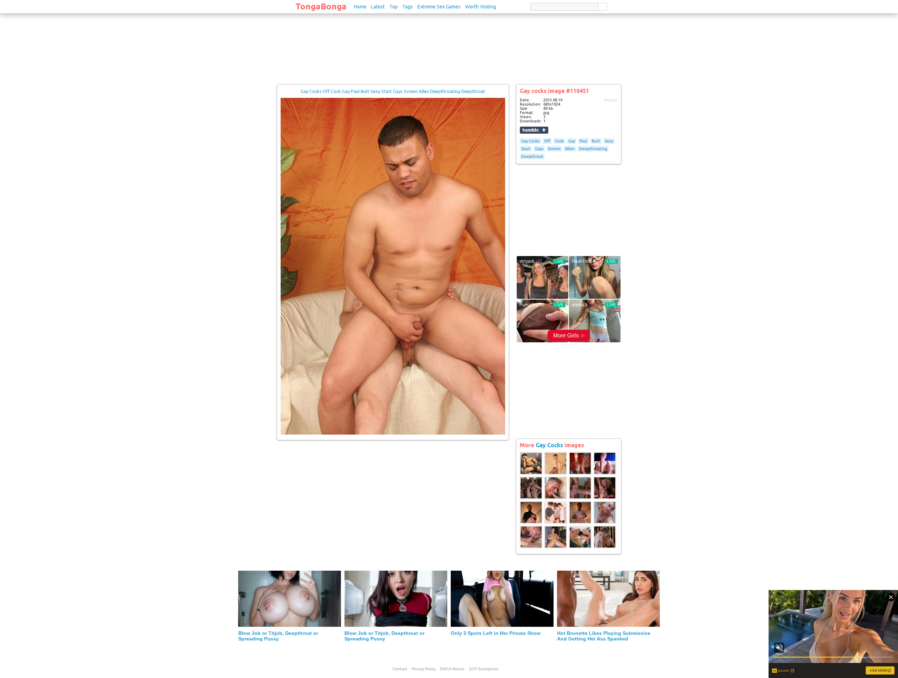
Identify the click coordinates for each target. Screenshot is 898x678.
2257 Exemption (483, 669)
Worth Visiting (480, 6)
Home (360, 6)
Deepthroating (593, 149)
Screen (554, 149)
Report (610, 100)
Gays (539, 149)
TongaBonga (321, 6)
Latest (378, 6)
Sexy (609, 141)
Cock (559, 141)
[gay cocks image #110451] (393, 433)
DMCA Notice (452, 669)
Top (393, 6)
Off (547, 141)
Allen (570, 149)
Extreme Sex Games (439, 6)
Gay (571, 141)
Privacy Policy (423, 669)
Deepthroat (532, 156)
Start (525, 149)
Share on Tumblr (534, 130)
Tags (407, 6)
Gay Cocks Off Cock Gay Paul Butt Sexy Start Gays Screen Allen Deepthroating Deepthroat (393, 91)
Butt (596, 141)
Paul (583, 141)
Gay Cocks (530, 141)
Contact (400, 669)
